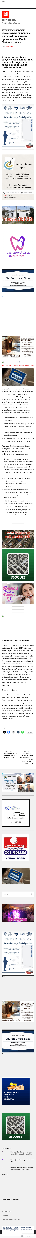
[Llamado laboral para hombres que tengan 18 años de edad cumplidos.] (4, 1151)
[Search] (3, 5)
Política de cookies (19, 1230)
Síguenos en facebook (10, 1199)
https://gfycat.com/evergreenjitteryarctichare (18, 365)
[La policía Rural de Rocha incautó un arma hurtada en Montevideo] (4, 1167)
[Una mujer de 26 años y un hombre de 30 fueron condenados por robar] (4, 1159)
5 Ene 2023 (9, 46)
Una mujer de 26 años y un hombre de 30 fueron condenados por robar (22, 1161)
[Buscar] (31, 894)
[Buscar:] (18, 894)
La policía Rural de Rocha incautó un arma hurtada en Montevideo (21, 1168)
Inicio (3, 1)
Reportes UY (9, 20)
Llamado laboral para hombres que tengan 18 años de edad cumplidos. (21, 1153)
